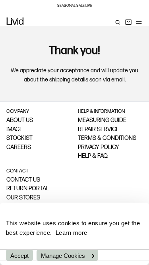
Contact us (23, 180)
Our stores (23, 198)
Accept (19, 255)
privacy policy (98, 148)
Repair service (98, 130)
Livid (15, 22)
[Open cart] (128, 22)
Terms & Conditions (107, 138)
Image (14, 130)
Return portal (27, 189)
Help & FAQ (93, 156)
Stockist (19, 138)
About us (19, 121)
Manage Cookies (63, 255)
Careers (18, 148)
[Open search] (117, 22)
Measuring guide (102, 121)
